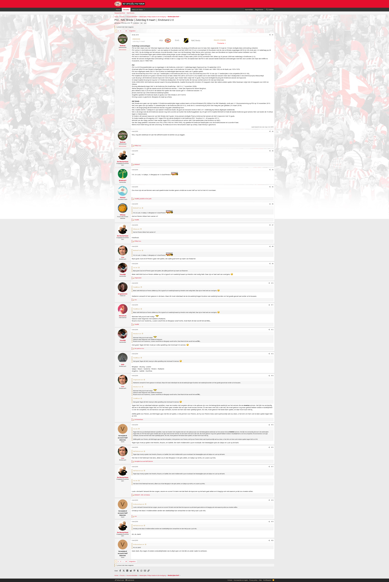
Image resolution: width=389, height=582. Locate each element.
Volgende (132, 31)
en (139, 348)
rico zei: (135, 267)
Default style (120, 580)
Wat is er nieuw (137, 10)
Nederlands (130, 580)
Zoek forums (130, 13)
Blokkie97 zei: (137, 208)
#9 (272, 263)
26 (126, 31)
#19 (272, 521)
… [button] (123, 31)
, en (143, 199)
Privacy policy (253, 580)
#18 (272, 500)
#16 (272, 447)
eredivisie (136, 23)
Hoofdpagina (267, 580)
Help (260, 580)
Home (118, 10)
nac (142, 23)
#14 (272, 375)
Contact (230, 580)
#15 (272, 425)
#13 (272, 354)
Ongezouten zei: (138, 380)
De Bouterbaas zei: (138, 504)
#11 (272, 305)
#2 (272, 131)
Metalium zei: (137, 334)
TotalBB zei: (136, 287)
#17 (272, 466)
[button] (144, 9)
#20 (272, 540)
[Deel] (270, 35)
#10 (272, 283)
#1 (272, 35)
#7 (272, 225)
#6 (272, 204)
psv (145, 23)
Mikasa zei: (136, 229)
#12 (272, 329)
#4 (272, 170)
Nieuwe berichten (119, 13)
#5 (272, 187)
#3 (272, 151)
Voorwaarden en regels (241, 580)
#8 (272, 246)
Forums (126, 10)
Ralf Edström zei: (138, 451)
